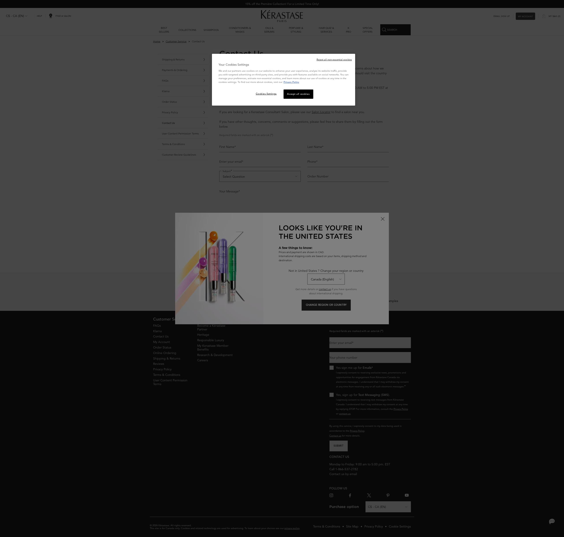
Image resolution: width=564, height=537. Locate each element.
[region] (283, 80)
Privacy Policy (291, 82)
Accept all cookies (298, 93)
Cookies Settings (266, 93)
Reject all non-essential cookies (334, 59)
